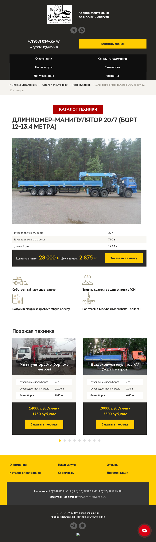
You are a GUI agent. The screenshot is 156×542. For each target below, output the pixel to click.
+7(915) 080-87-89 (110, 491)
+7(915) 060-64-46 (85, 491)
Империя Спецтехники (23, 85)
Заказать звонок (113, 44)
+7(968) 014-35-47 (44, 41)
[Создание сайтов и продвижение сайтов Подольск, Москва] (78, 534)
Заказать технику (123, 258)
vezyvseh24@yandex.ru (44, 47)
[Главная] (59, 14)
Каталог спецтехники (55, 85)
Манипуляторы (81, 85)
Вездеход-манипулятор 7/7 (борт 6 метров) (44, 367)
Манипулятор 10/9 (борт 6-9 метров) (114, 367)
